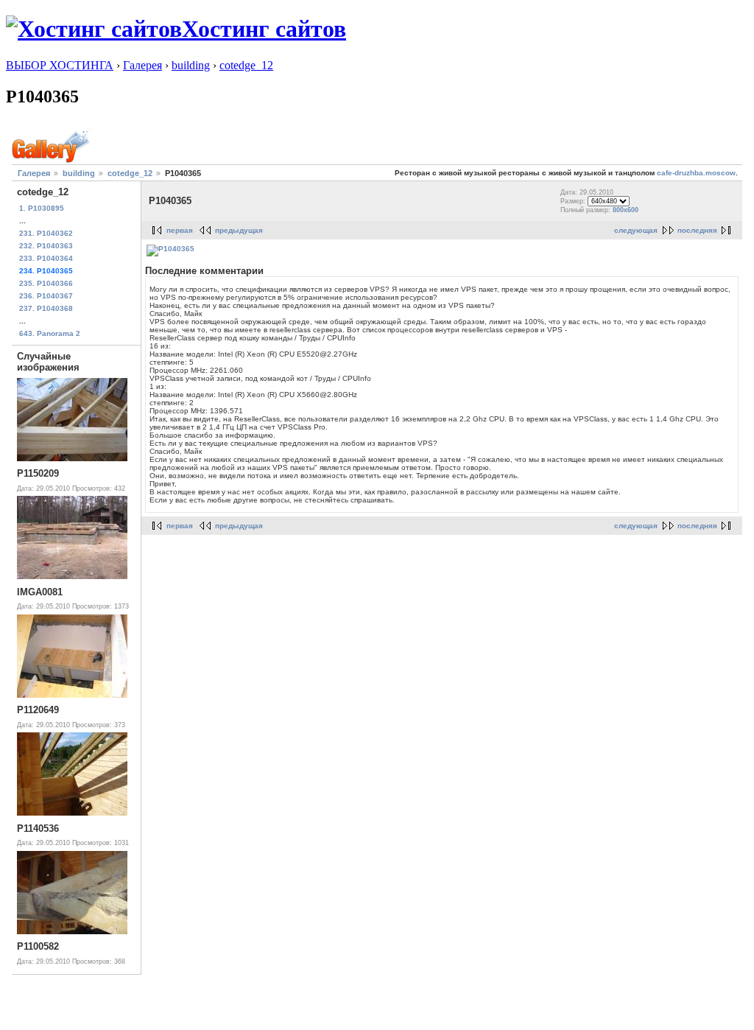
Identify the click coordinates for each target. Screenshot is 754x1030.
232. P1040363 (46, 246)
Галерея (142, 65)
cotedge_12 (246, 65)
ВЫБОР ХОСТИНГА (59, 65)
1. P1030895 (41, 208)
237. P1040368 (46, 308)
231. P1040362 (46, 233)
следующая (636, 230)
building (191, 65)
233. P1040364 (46, 258)
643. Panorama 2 (49, 333)
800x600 (625, 210)
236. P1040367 (46, 296)
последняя (697, 230)
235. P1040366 (46, 283)
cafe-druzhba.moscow (696, 173)
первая (179, 230)
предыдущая (239, 230)
